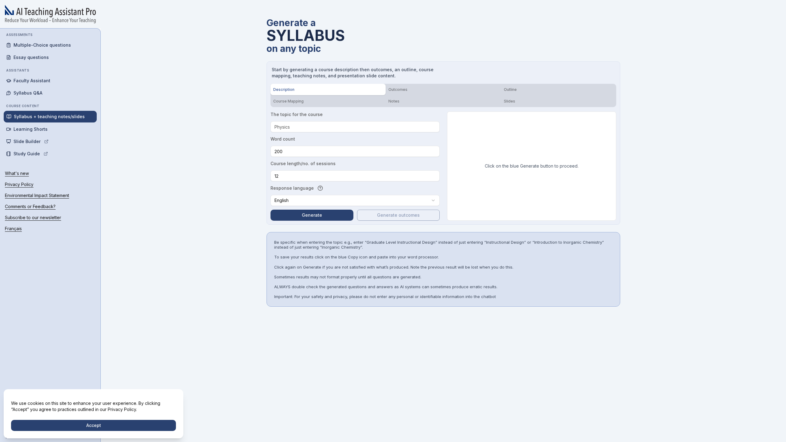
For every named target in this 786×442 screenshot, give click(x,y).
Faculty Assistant (32, 80)
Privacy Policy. (122, 409)
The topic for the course (296, 114)
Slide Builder (27, 141)
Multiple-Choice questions (42, 45)
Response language (292, 188)
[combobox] (355, 200)
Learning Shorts (31, 129)
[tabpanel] (443, 166)
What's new (17, 173)
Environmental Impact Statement (37, 195)
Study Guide (27, 153)
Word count (282, 139)
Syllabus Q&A (28, 92)
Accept (93, 425)
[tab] (328, 89)
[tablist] (443, 95)
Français (13, 228)
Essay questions (31, 57)
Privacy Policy (19, 184)
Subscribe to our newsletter (33, 217)
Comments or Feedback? (30, 206)
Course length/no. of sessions (303, 163)
